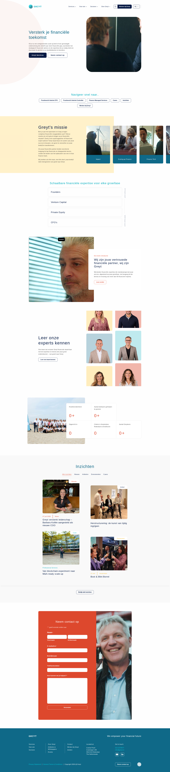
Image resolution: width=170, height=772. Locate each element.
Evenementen (96, 474)
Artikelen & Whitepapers (52, 748)
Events (50, 752)
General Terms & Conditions (53, 764)
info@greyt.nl (119, 750)
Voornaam (51, 640)
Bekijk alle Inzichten (85, 592)
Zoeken (69, 750)
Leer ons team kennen (47, 359)
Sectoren (93, 6)
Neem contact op (57, 55)
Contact (70, 744)
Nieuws (77, 474)
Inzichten (126, 100)
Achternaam (72, 640)
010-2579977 (119, 748)
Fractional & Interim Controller (73, 100)
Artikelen (85, 474)
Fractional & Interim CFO (49, 100)
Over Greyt (105, 6)
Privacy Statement (35, 764)
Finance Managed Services (98, 100)
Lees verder (100, 282)
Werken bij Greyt (124, 6)
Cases (115, 100)
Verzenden (67, 707)
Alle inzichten (67, 474)
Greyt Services (38, 55)
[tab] (67, 474)
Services (71, 6)
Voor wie (82, 6)
